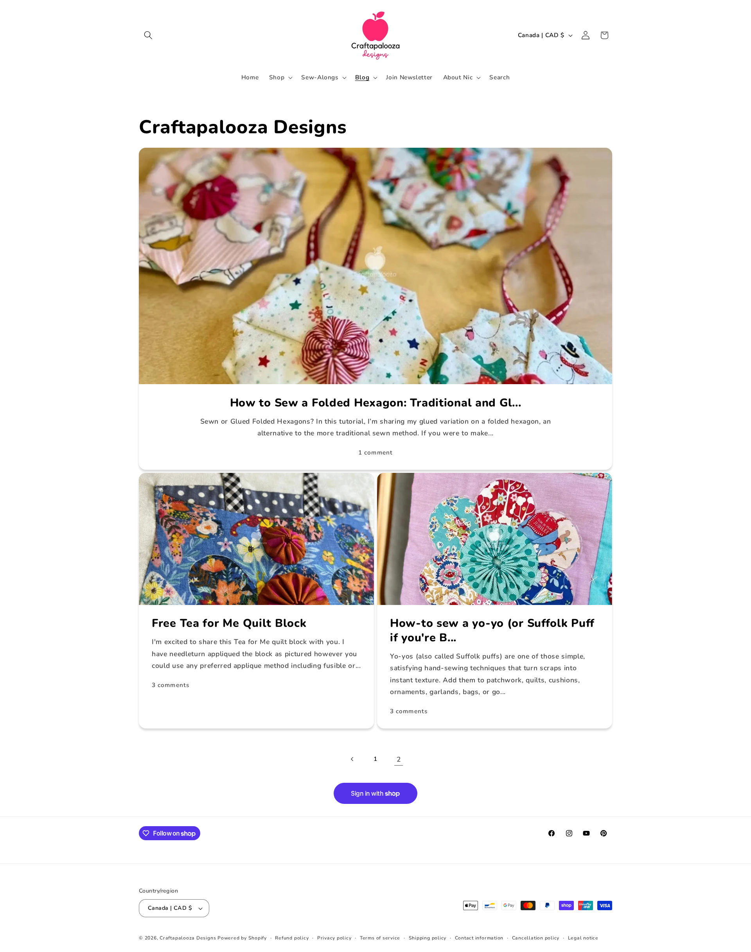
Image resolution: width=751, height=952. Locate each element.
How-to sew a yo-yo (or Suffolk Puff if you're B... (492, 630)
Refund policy (292, 938)
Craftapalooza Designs (188, 938)
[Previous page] (352, 759)
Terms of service (380, 938)
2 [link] (399, 759)
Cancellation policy (536, 938)
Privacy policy (334, 938)
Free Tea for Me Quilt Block (229, 623)
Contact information (479, 938)
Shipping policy (428, 938)
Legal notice (583, 938)
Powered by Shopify (242, 938)
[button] (148, 35)
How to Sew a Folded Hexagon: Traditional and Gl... (375, 403)
